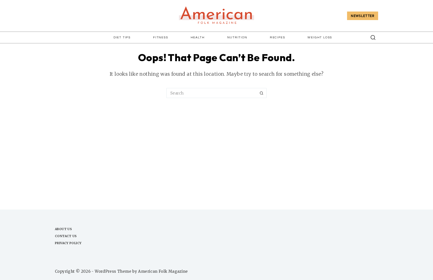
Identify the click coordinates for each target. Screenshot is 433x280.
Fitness (160, 37)
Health (198, 37)
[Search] (373, 37)
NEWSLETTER (362, 16)
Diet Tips (122, 37)
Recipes (277, 37)
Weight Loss (319, 37)
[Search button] (262, 93)
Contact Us (66, 236)
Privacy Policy (68, 243)
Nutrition (237, 37)
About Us (63, 229)
